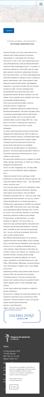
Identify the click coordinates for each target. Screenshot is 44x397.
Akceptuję (14, 387)
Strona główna (14, 41)
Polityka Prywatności (15, 380)
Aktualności (30, 41)
